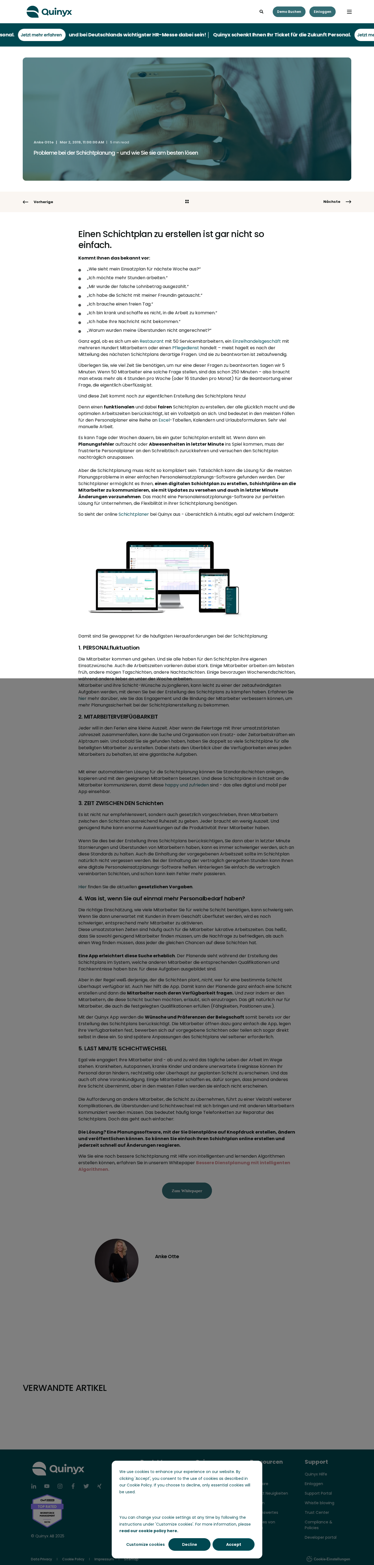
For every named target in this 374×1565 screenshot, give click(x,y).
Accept (233, 1544)
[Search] (262, 11)
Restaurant (152, 341)
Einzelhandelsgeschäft (256, 341)
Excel (164, 420)
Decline (189, 1544)
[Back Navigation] (187, 202)
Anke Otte (44, 142)
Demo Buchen (289, 11)
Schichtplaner (134, 514)
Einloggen (322, 11)
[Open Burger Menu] (349, 11)
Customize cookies (145, 1544)
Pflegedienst (185, 348)
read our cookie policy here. (148, 1531)
